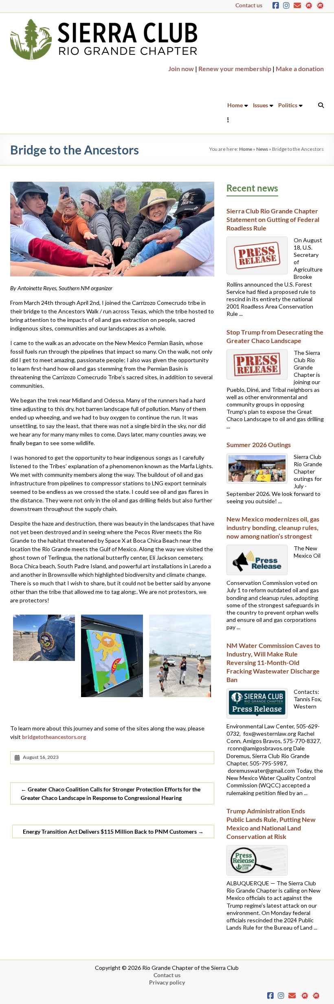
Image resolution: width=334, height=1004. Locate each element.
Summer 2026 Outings (258, 444)
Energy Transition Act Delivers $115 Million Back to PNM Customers (113, 831)
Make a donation (300, 68)
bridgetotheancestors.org (54, 736)
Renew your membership (234, 68)
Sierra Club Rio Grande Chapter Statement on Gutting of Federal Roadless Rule (273, 219)
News (262, 149)
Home (235, 105)
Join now (181, 68)
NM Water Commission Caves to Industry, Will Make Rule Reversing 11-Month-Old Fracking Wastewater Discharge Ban (273, 662)
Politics (287, 105)
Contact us (248, 5)
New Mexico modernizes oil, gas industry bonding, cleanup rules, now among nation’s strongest (272, 527)
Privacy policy (167, 982)
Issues (260, 105)
